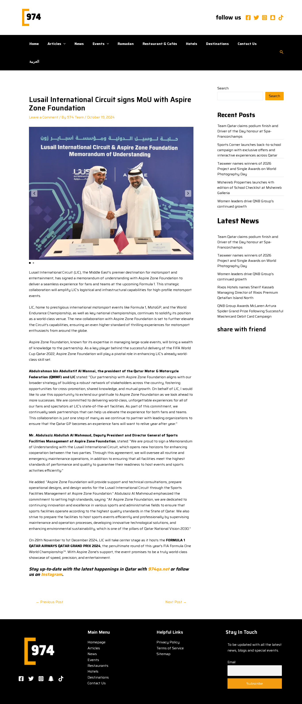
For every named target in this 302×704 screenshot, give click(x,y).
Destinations (217, 43)
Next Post (176, 602)
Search (223, 88)
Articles (54, 43)
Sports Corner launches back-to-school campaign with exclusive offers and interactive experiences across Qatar (249, 150)
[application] (63, 44)
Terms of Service (170, 648)
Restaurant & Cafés (160, 43)
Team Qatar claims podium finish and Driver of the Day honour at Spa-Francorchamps (247, 131)
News (79, 43)
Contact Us (247, 43)
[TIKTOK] (61, 678)
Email (231, 662)
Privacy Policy (168, 642)
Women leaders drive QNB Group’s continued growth (245, 203)
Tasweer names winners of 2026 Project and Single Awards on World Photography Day (246, 169)
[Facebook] (248, 17)
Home (34, 43)
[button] (34, 193)
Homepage (96, 642)
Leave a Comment (43, 117)
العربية (34, 61)
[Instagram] (264, 17)
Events (99, 43)
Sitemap (163, 654)
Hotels (191, 43)
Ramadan (126, 43)
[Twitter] (256, 17)
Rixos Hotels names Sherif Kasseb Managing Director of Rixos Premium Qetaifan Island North (247, 292)
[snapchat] (272, 17)
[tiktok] (281, 17)
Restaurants (98, 665)
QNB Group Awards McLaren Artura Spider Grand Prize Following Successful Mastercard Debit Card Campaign (250, 311)
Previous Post (49, 602)
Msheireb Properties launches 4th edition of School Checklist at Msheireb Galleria (249, 187)
